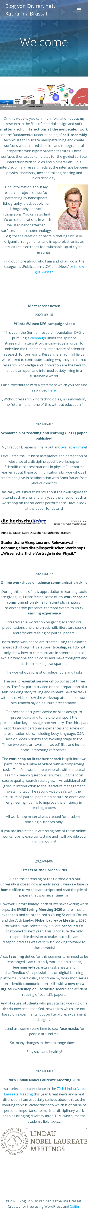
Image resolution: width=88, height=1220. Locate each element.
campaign (38, 338)
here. (52, 390)
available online (73, 447)
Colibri (75, 1206)
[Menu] (79, 9)
